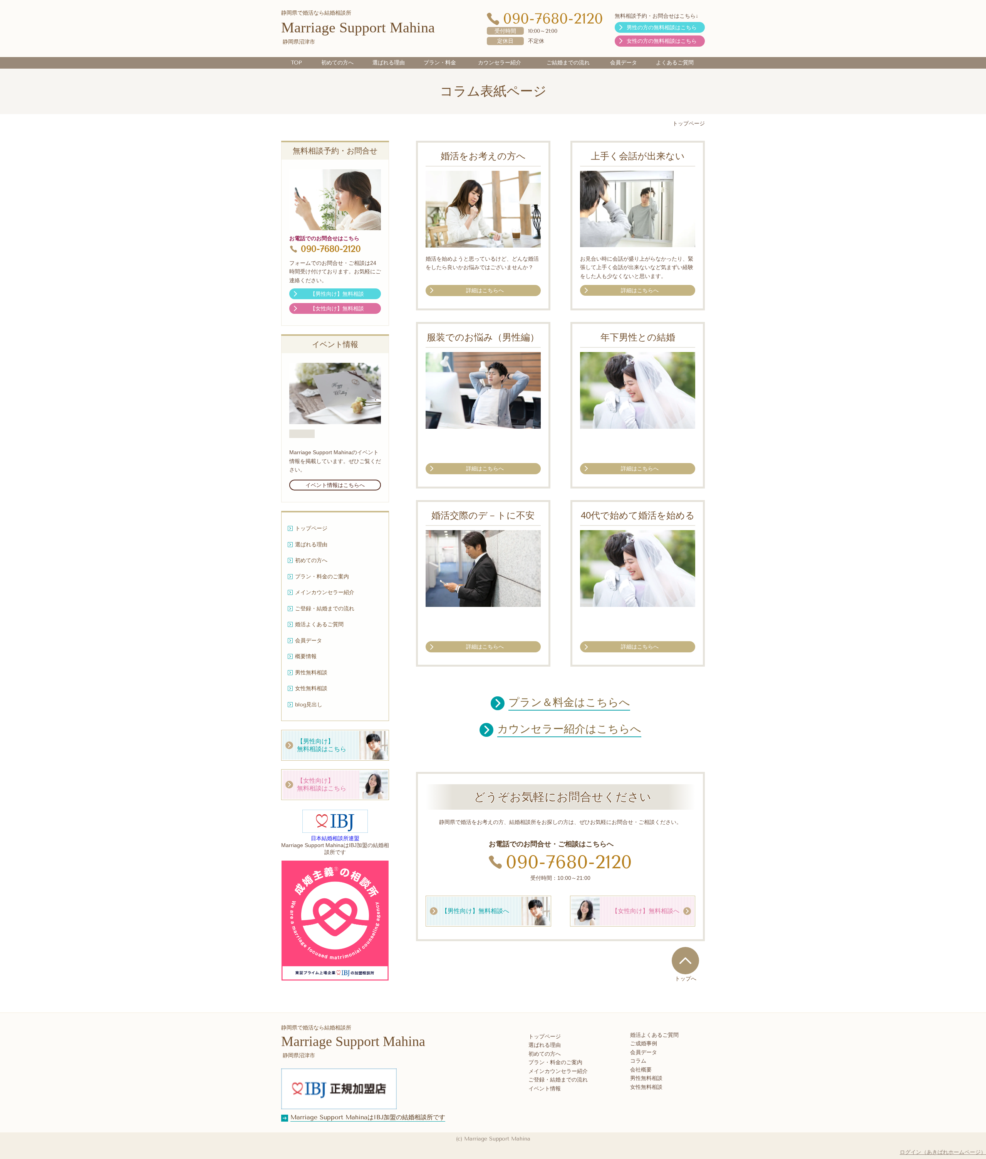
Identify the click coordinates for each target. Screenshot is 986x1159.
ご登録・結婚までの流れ (558, 1079)
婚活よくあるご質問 (654, 1035)
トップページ (544, 1036)
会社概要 (641, 1069)
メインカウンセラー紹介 (558, 1071)
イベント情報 (544, 1088)
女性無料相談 (646, 1087)
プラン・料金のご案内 (555, 1062)
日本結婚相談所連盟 (335, 838)
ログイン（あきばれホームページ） (943, 1152)
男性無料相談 (646, 1078)
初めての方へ (544, 1054)
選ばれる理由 (544, 1045)
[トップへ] (685, 960)
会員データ (643, 1052)
